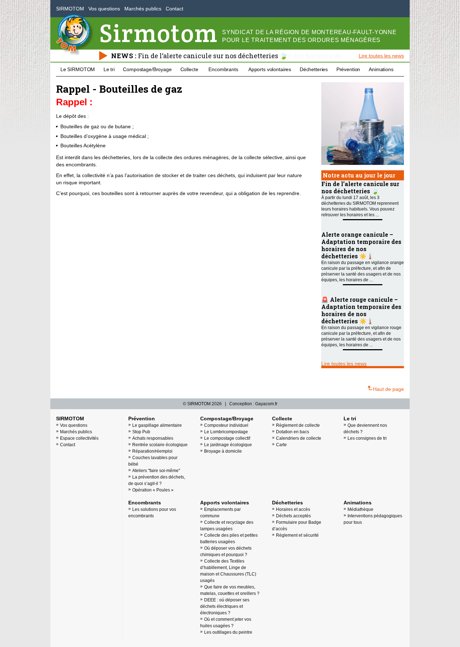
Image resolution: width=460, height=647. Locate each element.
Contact (174, 8)
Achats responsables (152, 438)
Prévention (348, 69)
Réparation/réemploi (152, 451)
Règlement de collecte (298, 425)
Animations (381, 69)
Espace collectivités (79, 438)
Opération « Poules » (153, 490)
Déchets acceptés (293, 515)
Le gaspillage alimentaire (157, 425)
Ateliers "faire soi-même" (156, 470)
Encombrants (223, 69)
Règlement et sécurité (297, 535)
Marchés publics (142, 8)
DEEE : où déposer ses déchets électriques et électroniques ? (224, 606)
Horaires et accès (293, 509)
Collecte (189, 69)
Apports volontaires (269, 69)
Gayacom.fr (266, 403)
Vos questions (104, 8)
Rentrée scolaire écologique (160, 444)
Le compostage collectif (227, 438)
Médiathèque (360, 509)
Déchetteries (314, 69)
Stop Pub (141, 431)
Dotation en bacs (292, 431)
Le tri (109, 69)
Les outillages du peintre (228, 632)
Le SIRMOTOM (77, 69)
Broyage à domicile (223, 451)
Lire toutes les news (381, 56)
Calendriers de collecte (298, 438)
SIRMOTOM (70, 8)
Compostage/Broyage (147, 69)
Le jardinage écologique (228, 444)
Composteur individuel (226, 425)
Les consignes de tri (367, 438)
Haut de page (388, 389)
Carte (281, 444)
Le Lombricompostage (226, 431)
